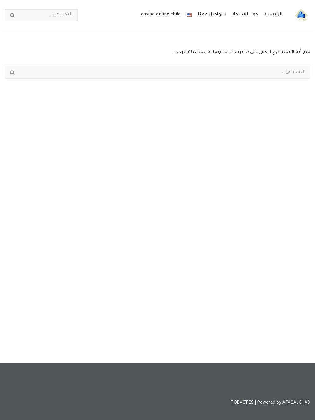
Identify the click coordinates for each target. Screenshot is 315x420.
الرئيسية (273, 14)
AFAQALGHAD (296, 403)
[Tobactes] (301, 15)
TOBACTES (242, 403)
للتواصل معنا (212, 14)
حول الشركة (245, 14)
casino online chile (161, 14)
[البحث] (12, 15)
